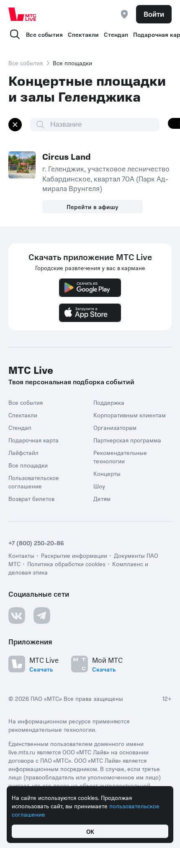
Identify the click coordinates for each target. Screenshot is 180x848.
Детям (102, 498)
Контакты (21, 555)
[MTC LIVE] (22, 14)
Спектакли (83, 34)
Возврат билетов (31, 498)
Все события (44, 34)
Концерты (107, 473)
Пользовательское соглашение (33, 481)
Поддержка (108, 402)
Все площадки (28, 465)
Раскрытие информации (74, 555)
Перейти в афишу (92, 206)
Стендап (116, 34)
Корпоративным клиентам (129, 415)
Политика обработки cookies (66, 563)
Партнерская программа (127, 440)
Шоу (99, 486)
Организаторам (114, 427)
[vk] (16, 615)
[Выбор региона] (124, 14)
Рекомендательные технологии (120, 456)
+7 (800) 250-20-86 (36, 543)
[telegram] (41, 615)
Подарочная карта (33, 440)
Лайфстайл (23, 452)
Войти (154, 14)
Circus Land (66, 156)
